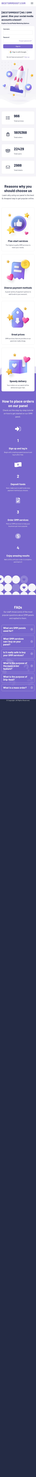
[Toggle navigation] (32, 3)
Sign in (18, 46)
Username (6, 29)
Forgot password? (25, 41)
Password (6, 37)
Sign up (26, 57)
